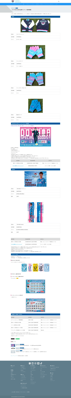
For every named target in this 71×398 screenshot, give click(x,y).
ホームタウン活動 (42, 371)
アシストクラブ (42, 377)
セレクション (32, 377)
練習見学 (22, 380)
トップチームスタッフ (23, 377)
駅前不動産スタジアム (13, 374)
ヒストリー (51, 377)
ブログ (41, 368)
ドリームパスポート (23, 371)
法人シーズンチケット (53, 370)
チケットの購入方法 (23, 368)
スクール (32, 380)
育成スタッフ (32, 379)
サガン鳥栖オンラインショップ (18, 165)
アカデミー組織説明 (33, 367)
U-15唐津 (32, 374)
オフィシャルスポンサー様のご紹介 (54, 367)
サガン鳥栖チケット (23, 367)
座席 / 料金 (22, 370)
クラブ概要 (51, 374)
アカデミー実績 (32, 368)
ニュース (15, 355)
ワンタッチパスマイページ (43, 374)
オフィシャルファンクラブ (43, 367)
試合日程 (12, 371)
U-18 (31, 371)
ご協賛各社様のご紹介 (53, 368)
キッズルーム (12, 377)
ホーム (11, 355)
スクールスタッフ (33, 383)
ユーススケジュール (33, 370)
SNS (40, 370)
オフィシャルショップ (23, 386)
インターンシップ (52, 380)
